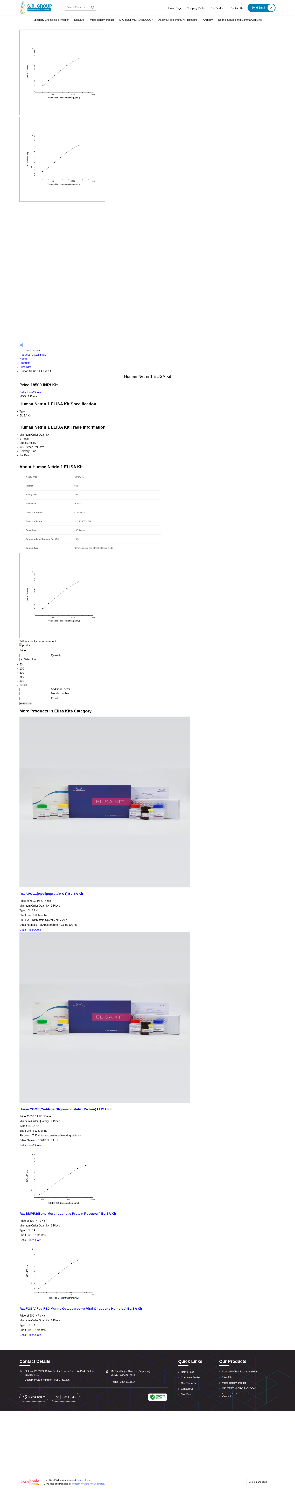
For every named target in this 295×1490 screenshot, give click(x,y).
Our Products (218, 8)
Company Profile (196, 8)
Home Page (175, 8)
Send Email (258, 7)
